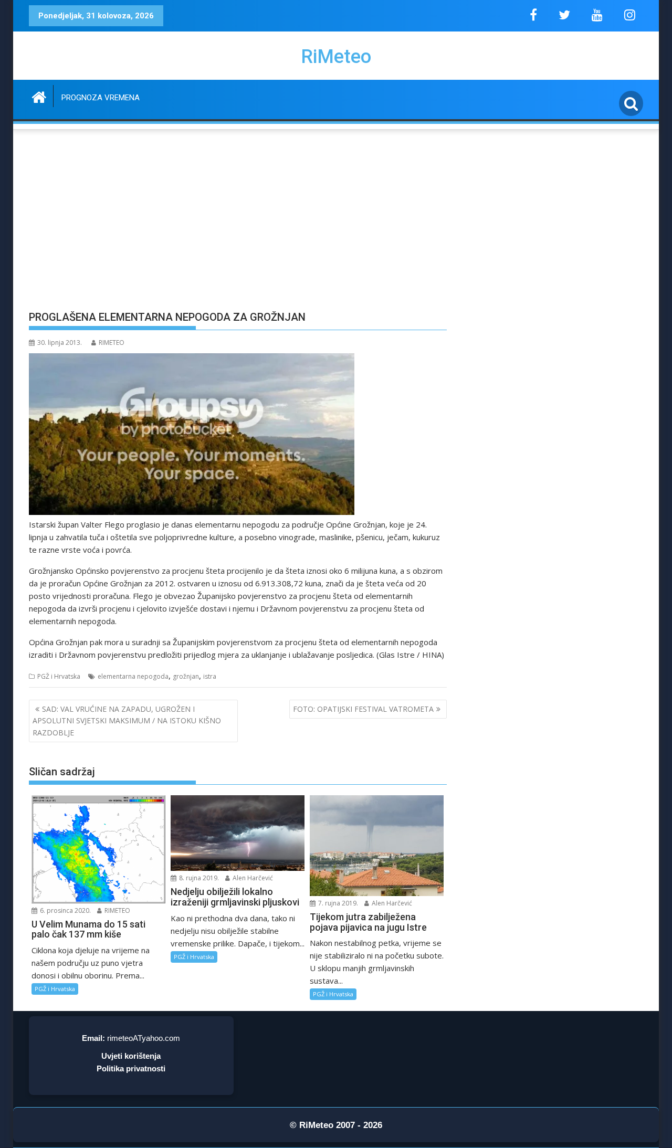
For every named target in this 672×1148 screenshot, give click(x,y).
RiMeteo (336, 57)
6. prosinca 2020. (64, 910)
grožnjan (186, 676)
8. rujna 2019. (198, 877)
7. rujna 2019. (337, 903)
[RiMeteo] (39, 95)
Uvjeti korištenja (131, 1055)
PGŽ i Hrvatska (58, 676)
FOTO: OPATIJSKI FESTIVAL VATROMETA (363, 709)
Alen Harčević (252, 877)
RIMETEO (111, 342)
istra (209, 676)
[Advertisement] (238, 225)
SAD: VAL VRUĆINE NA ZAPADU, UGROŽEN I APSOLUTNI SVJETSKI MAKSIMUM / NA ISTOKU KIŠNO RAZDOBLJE (127, 721)
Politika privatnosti (131, 1068)
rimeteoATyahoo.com (143, 1038)
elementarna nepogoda (133, 676)
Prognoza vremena (100, 97)
